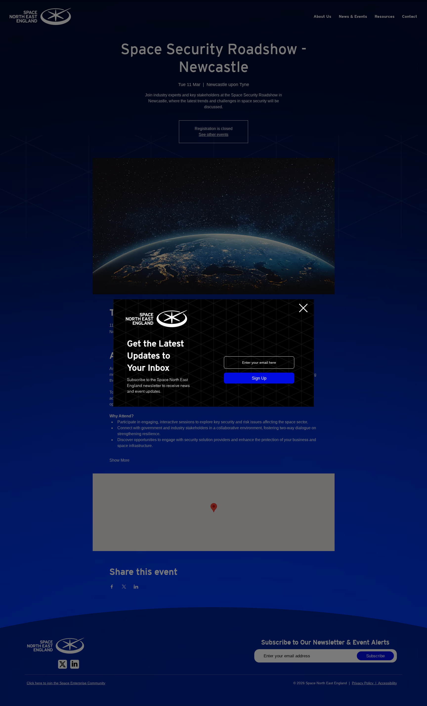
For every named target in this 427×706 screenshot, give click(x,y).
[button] (303, 308)
